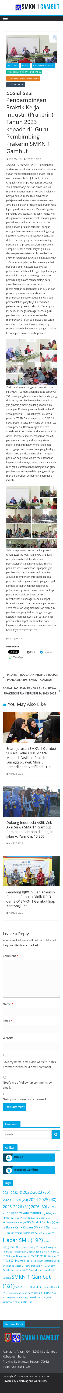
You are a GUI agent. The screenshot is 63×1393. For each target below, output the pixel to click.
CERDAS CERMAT (16, 1233)
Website (8, 1038)
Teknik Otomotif (16, 84)
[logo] (31, 1337)
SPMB (38, 1287)
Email (7, 1021)
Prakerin (22, 1261)
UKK (38, 1292)
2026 (39, 1206)
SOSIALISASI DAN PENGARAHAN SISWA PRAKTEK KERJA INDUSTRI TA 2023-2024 (29, 690)
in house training (28, 1247)
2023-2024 (15, 1199)
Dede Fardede (33, 158)
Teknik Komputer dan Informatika (24, 72)
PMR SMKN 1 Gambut (46, 1256)
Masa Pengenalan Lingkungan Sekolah (29, 1251)
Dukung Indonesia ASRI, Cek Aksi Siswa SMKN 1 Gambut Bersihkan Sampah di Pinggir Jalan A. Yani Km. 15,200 (29, 829)
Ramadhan (31, 1265)
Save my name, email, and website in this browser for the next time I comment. (29, 1064)
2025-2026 (16, 1206)
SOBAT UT (23, 1287)
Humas (25, 65)
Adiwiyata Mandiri (30, 1213)
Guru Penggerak (44, 1233)
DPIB (29, 1233)
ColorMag (22, 1380)
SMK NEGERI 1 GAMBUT (37, 1376)
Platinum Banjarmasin (20, 1256)
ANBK (27, 1218)
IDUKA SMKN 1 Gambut (43, 65)
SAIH (43, 1265)
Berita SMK (13, 65)
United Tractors (39, 1297)
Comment (10, 956)
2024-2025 (42, 1199)
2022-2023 (36, 1192)
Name (8, 1004)
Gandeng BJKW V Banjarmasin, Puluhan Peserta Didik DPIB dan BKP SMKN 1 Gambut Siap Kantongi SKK (31, 899)
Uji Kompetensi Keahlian (19, 1293)
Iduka (48, 1241)
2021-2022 (12, 1193)
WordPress (40, 1380)
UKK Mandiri (19, 1297)
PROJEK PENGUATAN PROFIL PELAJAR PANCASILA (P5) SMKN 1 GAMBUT (32, 677)
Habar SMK (23, 1240)
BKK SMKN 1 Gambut (40, 1222)
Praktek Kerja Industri (43, 1260)
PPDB (8, 1261)
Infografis (10, 1247)
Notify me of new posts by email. (25, 1099)
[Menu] (5, 18)
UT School (25, 1301)
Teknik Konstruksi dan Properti (23, 78)
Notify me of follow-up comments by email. (27, 1085)
